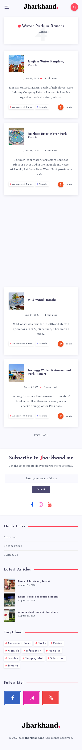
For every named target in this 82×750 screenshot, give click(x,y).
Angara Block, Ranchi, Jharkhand (38, 612)
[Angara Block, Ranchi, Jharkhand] (9, 615)
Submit (41, 489)
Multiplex (54, 650)
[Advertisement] (41, 241)
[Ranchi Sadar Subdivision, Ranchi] (9, 599)
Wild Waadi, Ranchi (42, 300)
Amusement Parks (22, 107)
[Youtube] (49, 504)
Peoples (13, 658)
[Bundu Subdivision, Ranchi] (9, 584)
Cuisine (57, 643)
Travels (43, 107)
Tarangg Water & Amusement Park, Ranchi (49, 372)
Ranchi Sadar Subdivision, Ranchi (38, 597)
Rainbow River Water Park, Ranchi (47, 135)
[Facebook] (32, 504)
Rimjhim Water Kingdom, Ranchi (46, 63)
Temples (13, 665)
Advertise (10, 537)
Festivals (13, 650)
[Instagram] (41, 504)
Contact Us (11, 555)
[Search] (74, 7)
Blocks (42, 643)
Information (33, 650)
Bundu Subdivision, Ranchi (34, 581)
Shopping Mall (34, 658)
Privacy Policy (13, 546)
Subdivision (57, 658)
